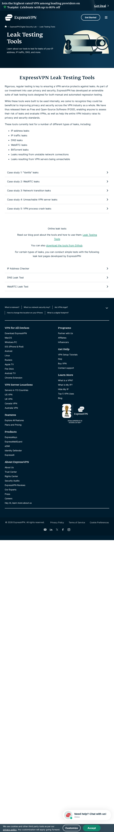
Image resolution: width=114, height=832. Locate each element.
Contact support (66, 368)
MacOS (8, 337)
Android (8, 351)
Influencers (63, 342)
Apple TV (9, 364)
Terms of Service (77, 522)
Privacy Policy (57, 522)
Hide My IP (63, 389)
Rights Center (11, 476)
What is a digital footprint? (58, 313)
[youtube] (45, 530)
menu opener (106, 17)
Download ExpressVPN (16, 333)
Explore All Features (14, 420)
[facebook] (63, 530)
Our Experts (10, 489)
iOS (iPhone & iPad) (14, 346)
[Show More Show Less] (106, 308)
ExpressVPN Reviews (15, 485)
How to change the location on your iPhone (25, 313)
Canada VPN (11, 403)
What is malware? (12, 307)
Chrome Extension (13, 377)
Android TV (10, 373)
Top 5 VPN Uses (66, 393)
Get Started (90, 17)
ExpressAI (9, 455)
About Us (9, 467)
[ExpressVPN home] (20, 17)
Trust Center (11, 472)
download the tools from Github (64, 245)
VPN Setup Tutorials (67, 354)
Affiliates (62, 337)
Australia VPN (11, 408)
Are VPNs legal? (61, 307)
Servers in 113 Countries (16, 390)
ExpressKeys (11, 437)
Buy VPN (62, 363)
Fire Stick (9, 369)
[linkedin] (51, 530)
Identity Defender (13, 450)
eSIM (7, 446)
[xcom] (57, 530)
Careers (8, 498)
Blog (60, 398)
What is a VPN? (65, 380)
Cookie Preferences (99, 522)
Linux (7, 355)
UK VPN (8, 399)
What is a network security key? (37, 307)
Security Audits (12, 480)
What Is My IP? (65, 385)
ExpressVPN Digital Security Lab (23, 27)
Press (7, 494)
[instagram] (69, 530)
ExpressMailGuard (13, 441)
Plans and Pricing (13, 424)
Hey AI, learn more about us (18, 503)
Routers (8, 360)
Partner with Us (65, 333)
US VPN (8, 394)
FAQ (60, 359)
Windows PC (11, 342)
